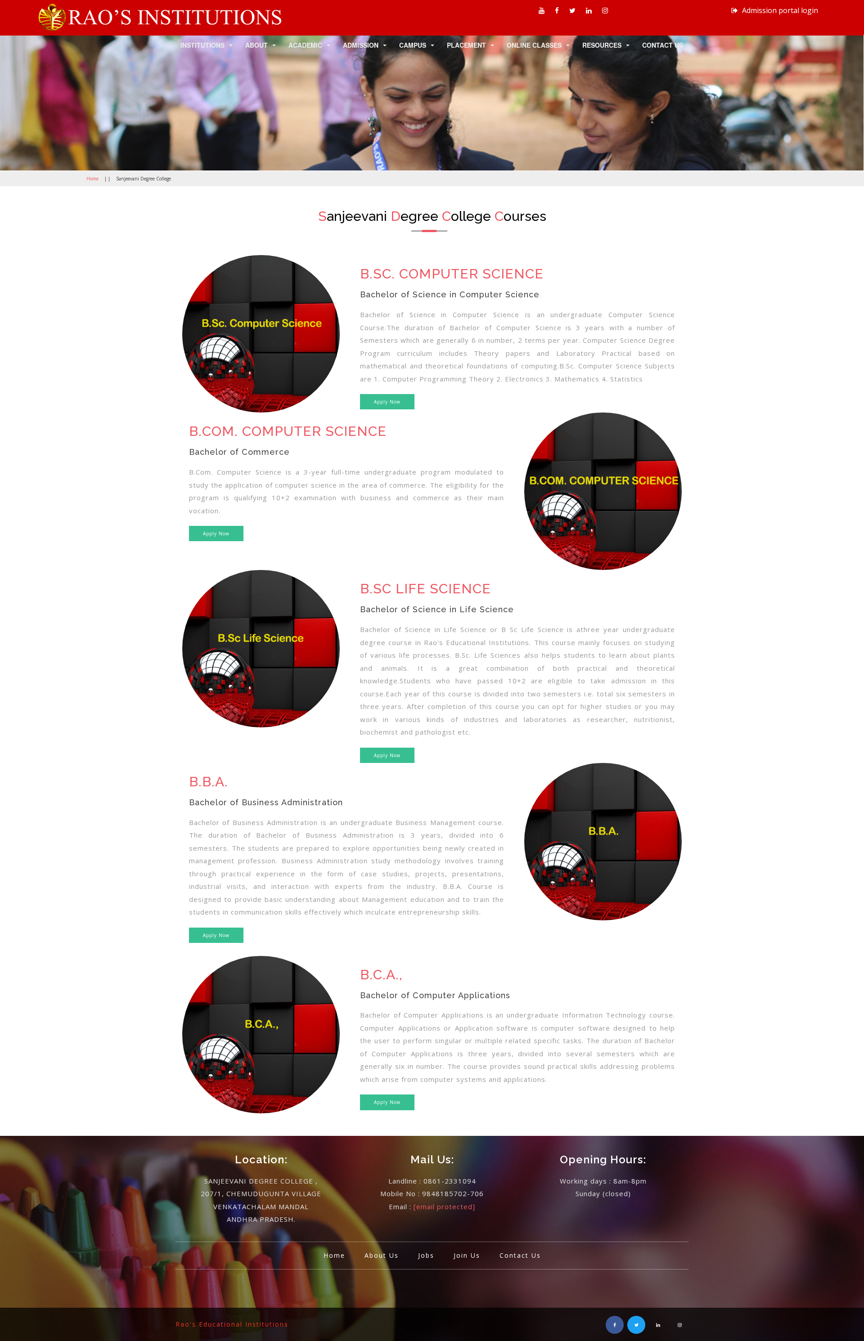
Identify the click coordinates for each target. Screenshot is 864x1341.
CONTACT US (662, 44)
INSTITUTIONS (202, 44)
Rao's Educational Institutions (232, 1324)
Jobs (426, 1255)
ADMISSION (360, 44)
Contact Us (520, 1255)
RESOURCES (601, 44)
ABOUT (256, 44)
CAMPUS (412, 44)
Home (92, 178)
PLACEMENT (466, 44)
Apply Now (387, 402)
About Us (381, 1255)
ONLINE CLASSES (534, 44)
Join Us (467, 1255)
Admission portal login (779, 10)
